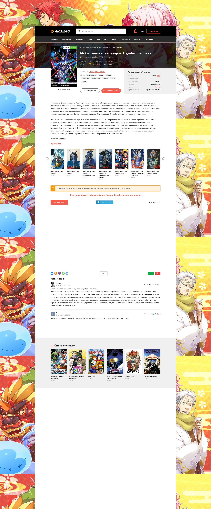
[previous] (47, 159)
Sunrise (157, 87)
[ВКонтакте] (52, 273)
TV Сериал (90, 47)
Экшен (101, 75)
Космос (62, 138)
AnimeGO (62, 31)
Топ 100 (115, 39)
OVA (98, 39)
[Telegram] (66, 273)
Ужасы (84, 81)
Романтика (85, 78)
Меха (113, 78)
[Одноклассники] (55, 273)
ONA (106, 39)
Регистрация (153, 31)
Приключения (91, 75)
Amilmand (59, 313)
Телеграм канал (106, 202)
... (73, 85)
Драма (108, 75)
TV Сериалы (66, 39)
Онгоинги (126, 39)
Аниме (53, 39)
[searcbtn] (79, 31)
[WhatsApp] (63, 273)
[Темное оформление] (135, 31)
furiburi (58, 283)
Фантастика (96, 78)
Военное (105, 78)
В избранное (91, 91)
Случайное (149, 39)
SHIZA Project (100, 71)
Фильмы (79, 39)
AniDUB (92, 71)
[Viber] (59, 273)
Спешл (89, 39)
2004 (158, 75)
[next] (163, 159)
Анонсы (137, 39)
